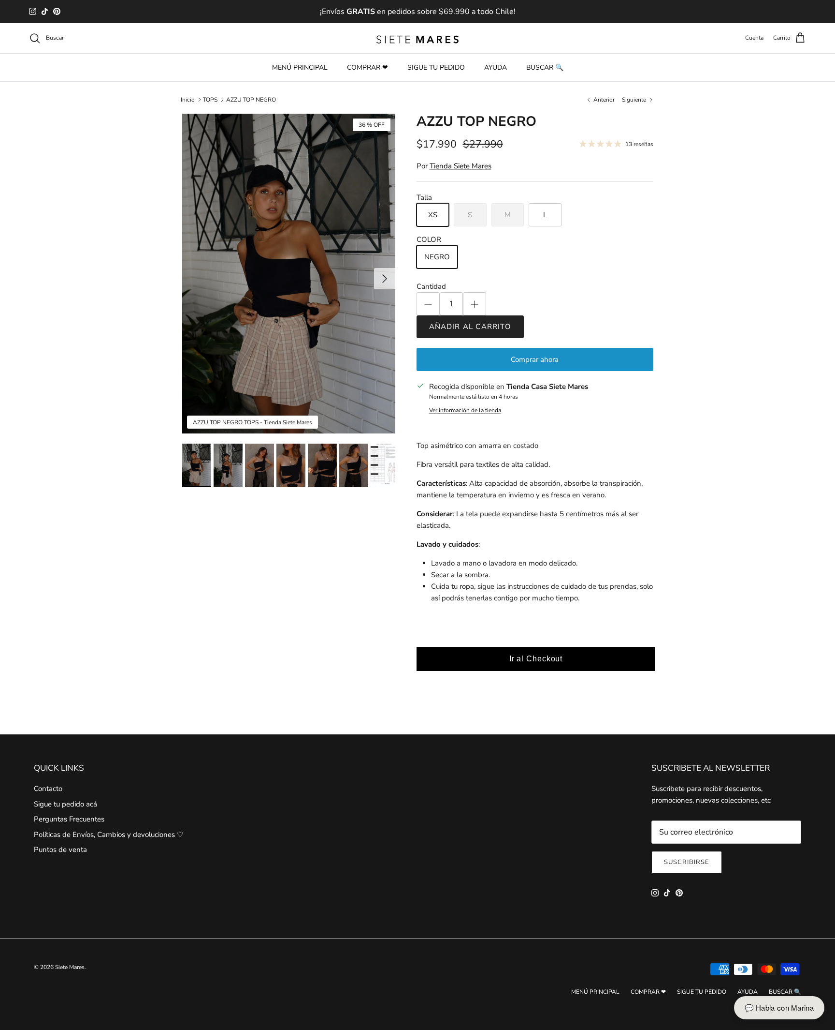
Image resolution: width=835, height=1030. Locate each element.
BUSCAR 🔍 (544, 67)
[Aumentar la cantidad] (474, 303)
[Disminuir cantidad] (428, 303)
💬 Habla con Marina (779, 1007)
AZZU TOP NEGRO (251, 100)
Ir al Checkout (536, 659)
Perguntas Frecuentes (69, 819)
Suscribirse (686, 862)
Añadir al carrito (470, 326)
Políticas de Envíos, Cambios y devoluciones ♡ (108, 834)
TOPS (210, 100)
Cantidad (431, 286)
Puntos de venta (60, 849)
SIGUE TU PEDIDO (436, 67)
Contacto (48, 788)
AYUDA (495, 67)
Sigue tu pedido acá (65, 804)
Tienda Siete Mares (460, 166)
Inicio (188, 100)
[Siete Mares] (417, 38)
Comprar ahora (535, 359)
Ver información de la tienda (465, 410)
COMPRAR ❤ (367, 67)
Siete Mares (70, 967)
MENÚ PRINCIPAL (300, 67)
